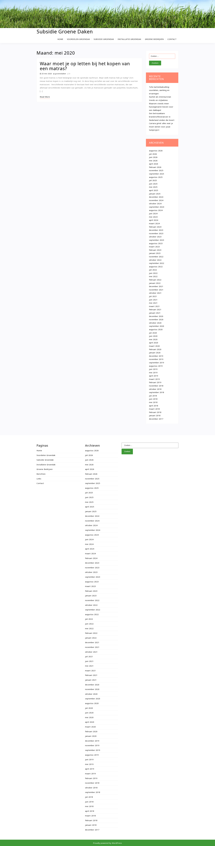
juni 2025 (153, 184)
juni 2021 (153, 300)
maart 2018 (154, 409)
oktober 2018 (155, 389)
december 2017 (156, 419)
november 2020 (156, 319)
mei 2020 (153, 339)
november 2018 (156, 386)
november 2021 (156, 290)
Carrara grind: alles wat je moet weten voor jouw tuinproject (161, 126)
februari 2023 (155, 250)
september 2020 (156, 326)
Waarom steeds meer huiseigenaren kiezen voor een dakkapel (161, 106)
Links (39, 478)
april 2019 (153, 376)
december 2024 (156, 197)
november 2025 (156, 170)
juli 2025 (153, 180)
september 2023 (156, 240)
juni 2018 (153, 399)
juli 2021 (153, 296)
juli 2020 (153, 333)
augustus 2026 (156, 150)
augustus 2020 (156, 329)
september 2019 (156, 362)
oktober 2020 (155, 323)
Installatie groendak (129, 39)
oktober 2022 (155, 260)
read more (45, 97)
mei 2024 (153, 217)
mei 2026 (153, 160)
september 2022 (156, 263)
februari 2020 (155, 349)
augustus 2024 (156, 210)
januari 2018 (155, 415)
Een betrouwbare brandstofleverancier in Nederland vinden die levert (161, 116)
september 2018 (156, 392)
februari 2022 (155, 280)
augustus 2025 (156, 177)
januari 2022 (155, 283)
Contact (172, 39)
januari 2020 (155, 352)
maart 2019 (154, 379)
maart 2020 (154, 346)
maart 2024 (154, 223)
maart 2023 (154, 246)
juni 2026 (153, 157)
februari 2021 (155, 309)
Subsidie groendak (104, 39)
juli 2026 (153, 154)
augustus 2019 (156, 366)
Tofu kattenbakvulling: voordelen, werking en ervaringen (159, 90)
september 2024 (156, 207)
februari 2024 (155, 227)
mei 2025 (153, 187)
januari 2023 (155, 253)
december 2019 (156, 356)
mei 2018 (153, 402)
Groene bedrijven (154, 39)
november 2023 (156, 233)
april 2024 (153, 220)
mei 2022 (153, 276)
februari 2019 (155, 382)
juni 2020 (153, 336)
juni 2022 (153, 273)
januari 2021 (155, 313)
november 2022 (156, 256)
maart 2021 (154, 306)
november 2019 (156, 359)
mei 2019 (153, 372)
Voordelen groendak (78, 39)
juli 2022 (153, 270)
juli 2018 (153, 396)
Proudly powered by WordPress (107, 843)
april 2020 (153, 342)
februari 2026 (155, 167)
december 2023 (156, 230)
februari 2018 (155, 412)
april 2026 (153, 164)
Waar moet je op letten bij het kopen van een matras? (85, 66)
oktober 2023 (155, 237)
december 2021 (156, 286)
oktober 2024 (155, 203)
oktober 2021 (155, 293)
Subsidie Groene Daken (65, 31)
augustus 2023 (156, 243)
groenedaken (60, 74)
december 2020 (156, 316)
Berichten (41, 474)
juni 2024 (153, 213)
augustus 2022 (156, 266)
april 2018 (153, 406)
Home (60, 39)
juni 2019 (153, 369)
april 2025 (153, 190)
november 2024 (156, 200)
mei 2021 (153, 303)
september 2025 (156, 174)
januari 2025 (155, 194)
